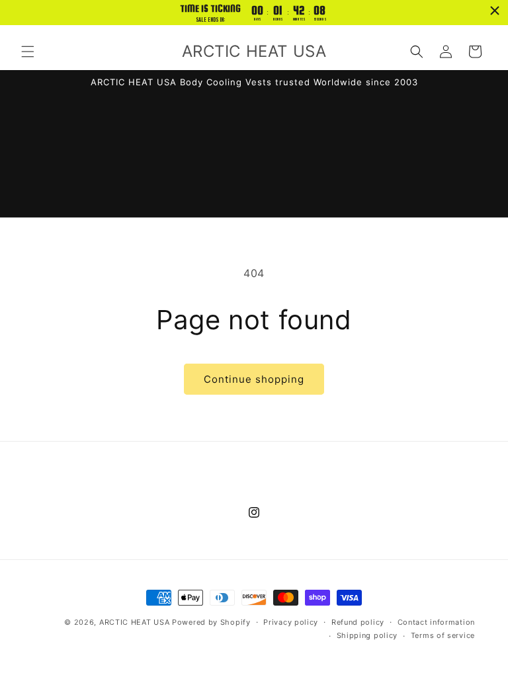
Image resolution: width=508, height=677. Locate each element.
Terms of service (443, 635)
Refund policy (357, 622)
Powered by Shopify (211, 622)
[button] (27, 51)
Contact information (436, 622)
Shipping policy (367, 635)
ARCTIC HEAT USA (134, 622)
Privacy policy (290, 622)
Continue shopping (254, 379)
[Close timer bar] (494, 10)
